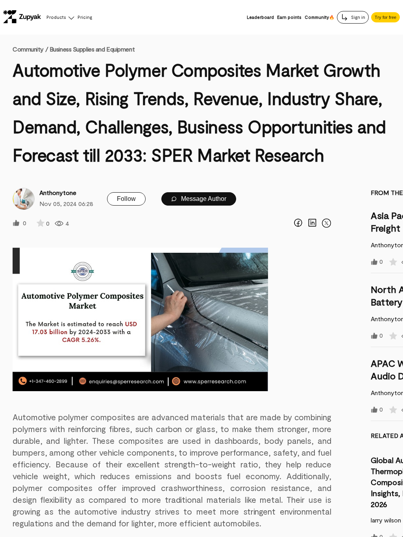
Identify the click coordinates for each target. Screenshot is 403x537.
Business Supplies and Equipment (92, 49)
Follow (126, 198)
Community (30, 49)
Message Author (202, 198)
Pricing (85, 17)
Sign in (357, 17)
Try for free (385, 17)
